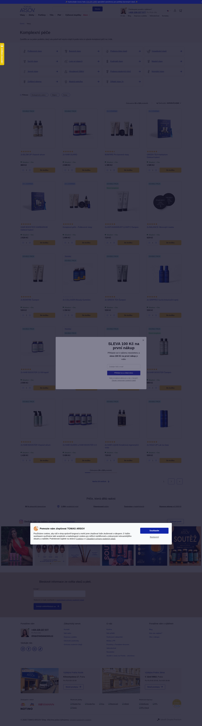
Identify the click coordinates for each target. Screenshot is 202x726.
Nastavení (154, 537)
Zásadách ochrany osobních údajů (100, 539)
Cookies (79, 539)
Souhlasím (154, 531)
